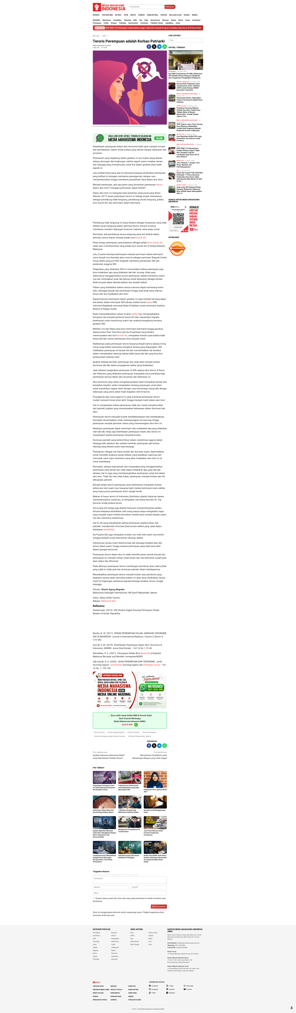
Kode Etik (132, 986)
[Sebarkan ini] (149, 46)
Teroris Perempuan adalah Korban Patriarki (109, 736)
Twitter (171, 986)
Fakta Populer (134, 944)
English (151, 935)
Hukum (113, 935)
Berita (179, 94)
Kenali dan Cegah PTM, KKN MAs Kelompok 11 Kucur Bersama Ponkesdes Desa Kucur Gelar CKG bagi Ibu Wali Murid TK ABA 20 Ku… (190, 177)
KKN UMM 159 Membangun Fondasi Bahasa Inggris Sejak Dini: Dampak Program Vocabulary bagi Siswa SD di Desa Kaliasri (188, 152)
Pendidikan (172, 71)
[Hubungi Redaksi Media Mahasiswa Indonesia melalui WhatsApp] (130, 138)
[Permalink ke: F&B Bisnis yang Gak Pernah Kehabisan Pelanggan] (129, 847)
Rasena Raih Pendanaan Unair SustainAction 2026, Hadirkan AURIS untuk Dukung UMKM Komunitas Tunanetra (188, 87)
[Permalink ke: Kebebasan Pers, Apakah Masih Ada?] (155, 779)
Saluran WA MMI (181, 947)
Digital (113, 950)
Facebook (154, 986)
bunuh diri (141, 237)
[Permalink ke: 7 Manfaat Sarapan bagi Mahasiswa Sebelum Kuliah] (129, 802)
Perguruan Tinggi (100, 1000)
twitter (135, 314)
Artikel (179, 81)
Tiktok (153, 993)
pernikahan (109, 529)
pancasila (114, 959)
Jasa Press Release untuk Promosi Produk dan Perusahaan (153, 833)
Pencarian (170, 7)
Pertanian (114, 953)
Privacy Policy (116, 989)
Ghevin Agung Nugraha (116, 732)
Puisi (150, 944)
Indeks (130, 996)
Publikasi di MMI (134, 1000)
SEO (183, 134)
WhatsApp (189, 986)
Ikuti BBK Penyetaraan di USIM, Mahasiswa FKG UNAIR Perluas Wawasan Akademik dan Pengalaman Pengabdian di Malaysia (185, 76)
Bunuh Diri (145, 653)
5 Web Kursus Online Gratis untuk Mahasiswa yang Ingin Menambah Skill (128, 788)
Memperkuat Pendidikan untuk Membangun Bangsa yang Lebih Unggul (149, 755)
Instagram (154, 989)
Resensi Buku (153, 933)
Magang (95, 950)
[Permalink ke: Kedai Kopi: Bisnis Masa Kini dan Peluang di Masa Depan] (104, 802)
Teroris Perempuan (149, 732)
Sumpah (114, 1000)
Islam (184, 106)
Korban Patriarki (133, 732)
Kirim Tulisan (98, 993)
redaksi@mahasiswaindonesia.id (188, 943)
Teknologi (185, 81)
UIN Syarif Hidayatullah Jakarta (139, 736)
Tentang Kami (98, 986)
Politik (113, 944)
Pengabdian (115, 938)
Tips (131, 938)
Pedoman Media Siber (101, 989)
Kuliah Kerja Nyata (187, 144)
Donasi (95, 996)
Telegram (172, 993)
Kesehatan (96, 935)
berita (149, 302)
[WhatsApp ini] (164, 46)
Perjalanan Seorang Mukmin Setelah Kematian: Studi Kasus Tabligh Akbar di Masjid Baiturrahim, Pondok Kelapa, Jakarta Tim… (188, 112)
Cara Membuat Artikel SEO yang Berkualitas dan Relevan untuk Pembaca (189, 138)
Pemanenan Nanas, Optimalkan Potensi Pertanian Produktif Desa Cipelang (189, 100)
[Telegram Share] (159, 46)
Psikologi (96, 959)
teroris (159, 184)
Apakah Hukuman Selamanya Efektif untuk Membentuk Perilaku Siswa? (108, 755)
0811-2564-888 (180, 945)
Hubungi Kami (116, 996)
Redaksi (114, 986)
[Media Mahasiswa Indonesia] (110, 6)
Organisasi (114, 956)
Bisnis (179, 160)
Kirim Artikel (133, 989)
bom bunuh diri (155, 242)
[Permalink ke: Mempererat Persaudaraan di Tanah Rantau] (129, 822)
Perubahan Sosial (151, 664)
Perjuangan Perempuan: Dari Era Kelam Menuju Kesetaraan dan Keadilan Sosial (104, 788)
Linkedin (171, 989)
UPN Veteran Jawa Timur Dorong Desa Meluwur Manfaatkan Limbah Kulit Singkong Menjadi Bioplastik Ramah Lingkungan (189, 127)
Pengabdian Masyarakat (189, 94)
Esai (150, 941)
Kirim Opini (132, 993)
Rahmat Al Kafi (108, 601)
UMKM (95, 947)
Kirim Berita (115, 993)
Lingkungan (115, 947)
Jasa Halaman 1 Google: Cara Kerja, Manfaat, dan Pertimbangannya (188, 165)
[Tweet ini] (154, 46)
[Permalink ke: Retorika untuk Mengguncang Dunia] (155, 802)
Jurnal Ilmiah (116, 664)
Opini (132, 933)
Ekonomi (114, 933)
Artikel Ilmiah (181, 185)
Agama (95, 956)
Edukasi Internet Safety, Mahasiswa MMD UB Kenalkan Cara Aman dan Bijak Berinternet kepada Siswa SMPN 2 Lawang (191, 28)
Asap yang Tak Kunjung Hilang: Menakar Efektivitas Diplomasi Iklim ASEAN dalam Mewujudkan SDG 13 (189, 190)
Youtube (189, 989)
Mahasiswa (115, 941)
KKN (178, 171)
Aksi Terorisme (99, 732)
